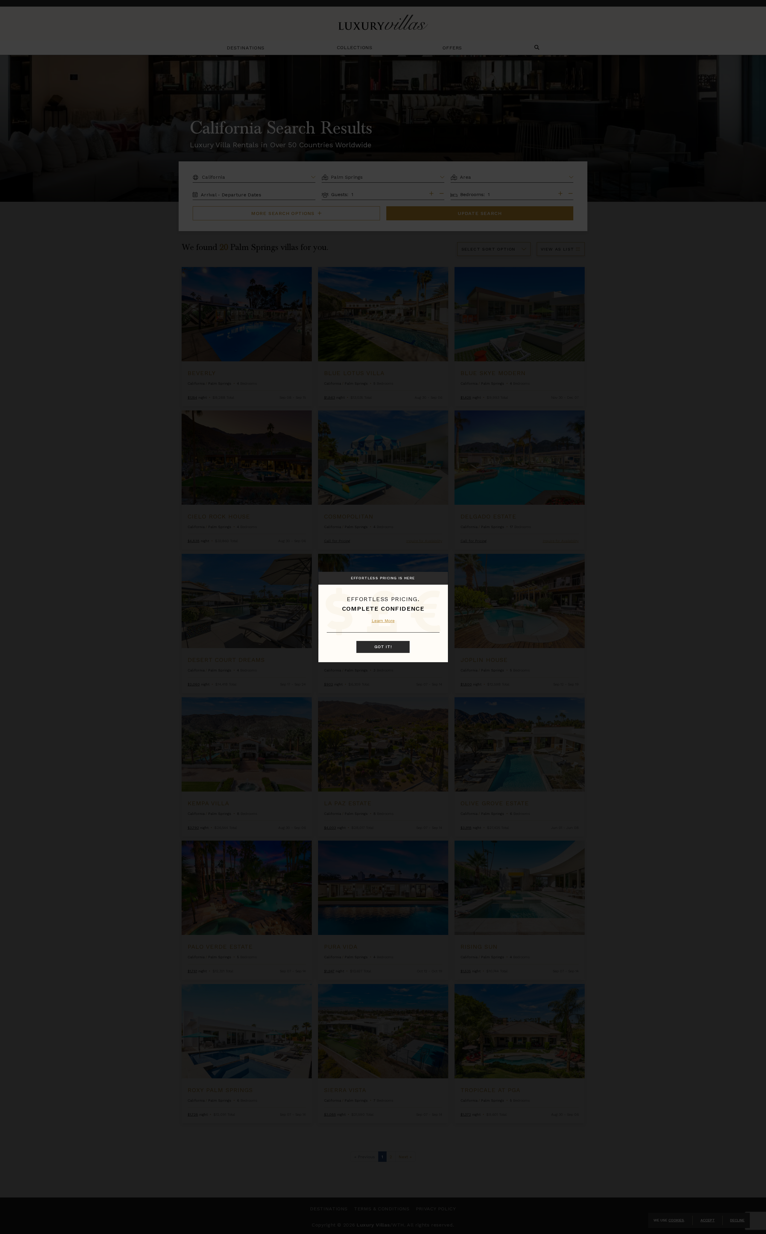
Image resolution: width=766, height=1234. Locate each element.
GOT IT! (383, 646)
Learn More (383, 620)
